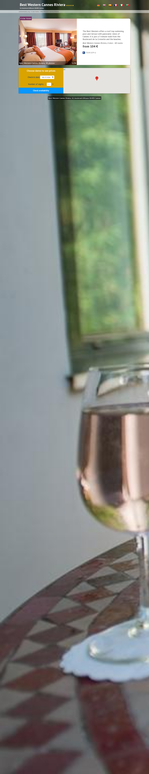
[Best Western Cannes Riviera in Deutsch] (98, 5)
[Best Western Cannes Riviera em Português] (127, 5)
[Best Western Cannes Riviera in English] (104, 5)
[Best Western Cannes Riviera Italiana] (122, 5)
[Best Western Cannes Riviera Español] (110, 5)
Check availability (41, 90)
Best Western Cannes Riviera (50, 11)
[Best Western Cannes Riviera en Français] (116, 5)
